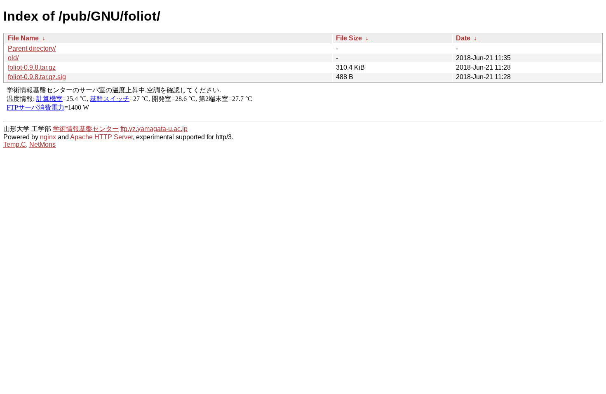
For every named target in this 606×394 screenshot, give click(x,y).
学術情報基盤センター (86, 128)
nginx (48, 137)
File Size (349, 38)
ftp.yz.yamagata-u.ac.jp (154, 128)
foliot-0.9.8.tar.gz (32, 67)
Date (463, 38)
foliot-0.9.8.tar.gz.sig (37, 76)
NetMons (42, 144)
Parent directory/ (32, 48)
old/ (13, 57)
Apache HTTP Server (101, 137)
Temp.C (14, 144)
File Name (23, 38)
